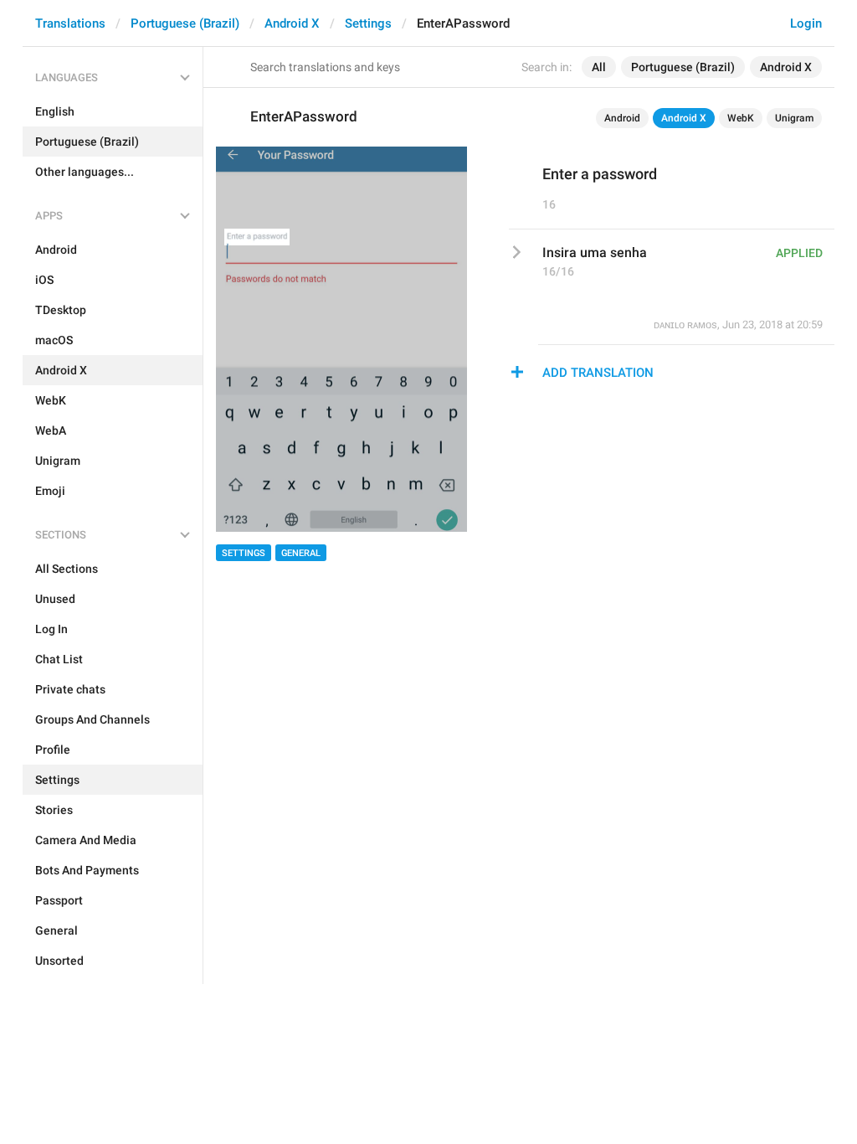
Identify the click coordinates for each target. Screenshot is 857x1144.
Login (806, 23)
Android (622, 118)
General (301, 553)
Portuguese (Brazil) (185, 23)
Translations (70, 23)
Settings (368, 23)
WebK (740, 118)
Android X (292, 23)
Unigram (794, 118)
